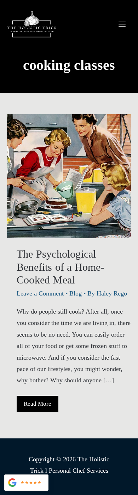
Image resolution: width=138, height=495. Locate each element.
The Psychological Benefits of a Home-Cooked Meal (60, 267)
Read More (40, 406)
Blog (75, 293)
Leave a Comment (40, 293)
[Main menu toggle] (122, 24)
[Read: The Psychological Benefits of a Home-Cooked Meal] (69, 175)
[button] (26, 482)
